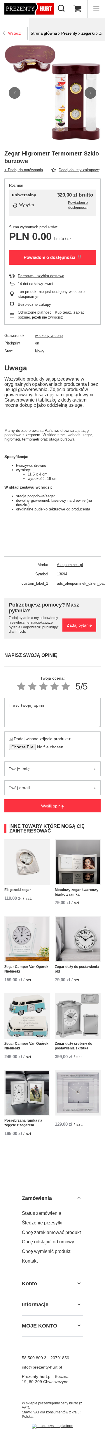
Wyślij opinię (52, 806)
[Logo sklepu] (29, 9)
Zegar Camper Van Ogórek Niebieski (26, 969)
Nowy (39, 351)
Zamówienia (37, 1198)
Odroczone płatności (35, 312)
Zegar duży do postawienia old (77, 969)
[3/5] (43, 686)
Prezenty (69, 33)
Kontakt (30, 1260)
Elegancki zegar (17, 890)
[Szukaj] (61, 8)
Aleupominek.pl (70, 565)
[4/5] (54, 686)
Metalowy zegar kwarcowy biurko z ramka (77, 892)
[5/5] (66, 686)
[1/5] (21, 686)
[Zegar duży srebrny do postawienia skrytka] (78, 1016)
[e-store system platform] (52, 1426)
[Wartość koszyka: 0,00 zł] (77, 9)
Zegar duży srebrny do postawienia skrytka (73, 1046)
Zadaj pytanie (79, 625)
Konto (29, 1283)
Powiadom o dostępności (49, 257)
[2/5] (32, 686)
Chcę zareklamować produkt (51, 1232)
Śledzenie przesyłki (42, 1222)
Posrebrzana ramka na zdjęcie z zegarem (23, 1122)
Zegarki (88, 33)
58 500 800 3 (34, 1357)
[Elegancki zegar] (27, 862)
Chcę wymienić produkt (46, 1251)
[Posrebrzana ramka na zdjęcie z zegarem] (27, 1093)
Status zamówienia (41, 1213)
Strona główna (44, 33)
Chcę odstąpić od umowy (48, 1241)
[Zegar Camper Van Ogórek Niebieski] (27, 939)
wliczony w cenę (49, 335)
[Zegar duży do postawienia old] (78, 939)
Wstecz (14, 33)
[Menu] (96, 9)
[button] (14, 93)
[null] (78, 1093)
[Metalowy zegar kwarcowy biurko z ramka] (78, 862)
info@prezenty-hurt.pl (42, 1367)
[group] (52, 93)
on (37, 343)
